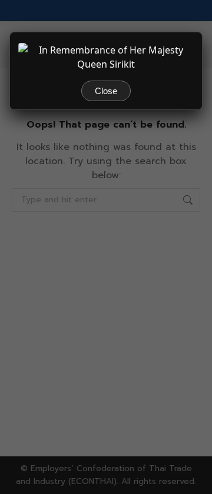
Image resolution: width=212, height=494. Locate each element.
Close (106, 91)
